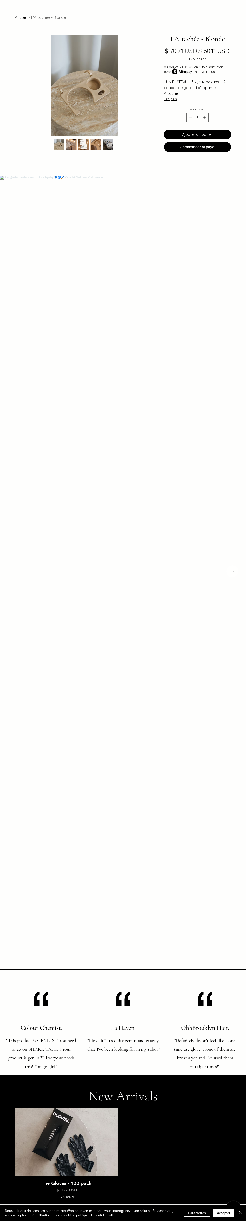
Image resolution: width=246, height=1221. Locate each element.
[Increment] (205, 117)
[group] (123, 1153)
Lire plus (170, 99)
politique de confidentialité (96, 1215)
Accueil (21, 17)
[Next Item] (232, 571)
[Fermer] (240, 1212)
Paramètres (197, 1212)
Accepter (223, 1212)
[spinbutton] (197, 117)
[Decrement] (190, 117)
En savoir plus (204, 72)
